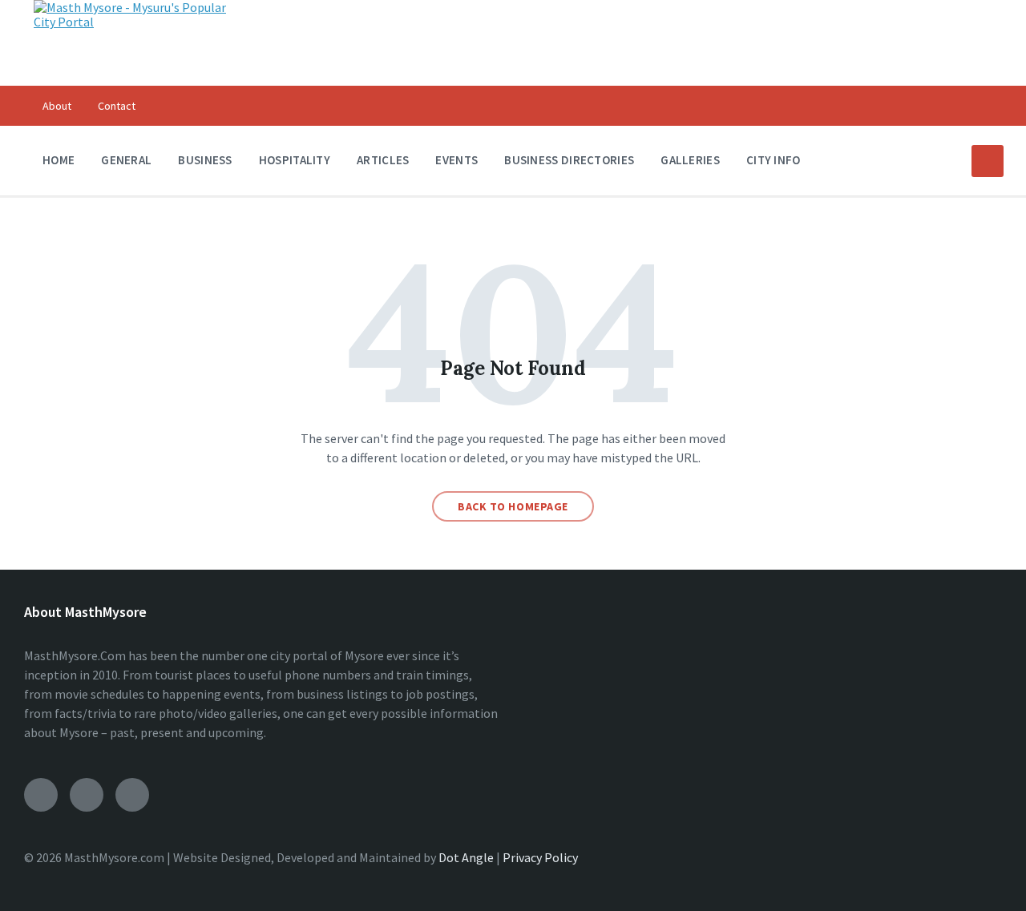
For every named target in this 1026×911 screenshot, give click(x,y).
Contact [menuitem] (116, 106)
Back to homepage (513, 506)
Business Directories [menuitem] (569, 159)
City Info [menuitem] (773, 159)
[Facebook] (41, 795)
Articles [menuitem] (383, 159)
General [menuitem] (126, 159)
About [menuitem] (56, 106)
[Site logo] (134, 22)
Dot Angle (466, 857)
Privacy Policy (540, 857)
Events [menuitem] (456, 159)
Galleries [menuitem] (690, 159)
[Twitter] (132, 795)
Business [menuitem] (205, 159)
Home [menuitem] (58, 159)
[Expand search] (987, 161)
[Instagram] (86, 795)
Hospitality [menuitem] (294, 159)
